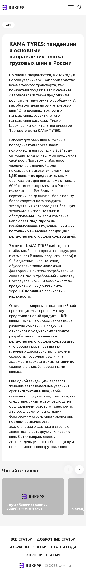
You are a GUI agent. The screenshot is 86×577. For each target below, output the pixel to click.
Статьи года (64, 547)
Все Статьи (21, 539)
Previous (68, 469)
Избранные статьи (28, 547)
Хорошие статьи (43, 555)
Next (79, 469)
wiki (8, 25)
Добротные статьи (56, 539)
